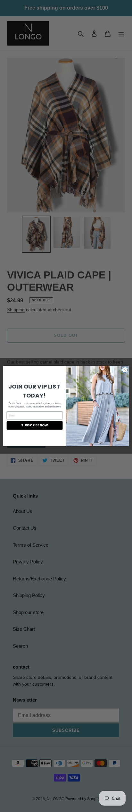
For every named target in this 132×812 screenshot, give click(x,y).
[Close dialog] (125, 370)
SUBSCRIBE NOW (34, 425)
